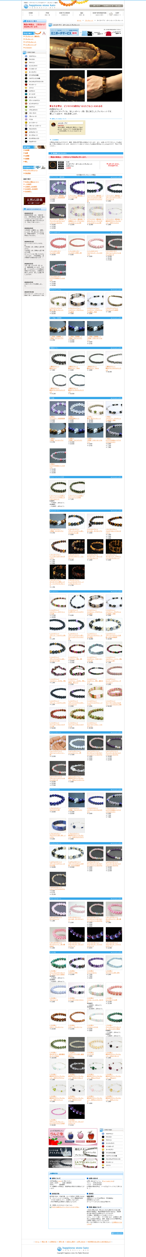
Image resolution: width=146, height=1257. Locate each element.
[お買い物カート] (115, 14)
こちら (59, 1181)
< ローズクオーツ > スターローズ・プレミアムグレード (76, 944)
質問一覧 (61, 1241)
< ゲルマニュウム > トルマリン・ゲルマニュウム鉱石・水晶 (94, 310)
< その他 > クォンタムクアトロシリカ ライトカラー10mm (57, 972)
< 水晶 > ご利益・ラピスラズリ (75, 439)
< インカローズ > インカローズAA (55, 252)
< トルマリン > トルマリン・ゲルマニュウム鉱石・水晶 (113, 611)
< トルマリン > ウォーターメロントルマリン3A (57, 724)
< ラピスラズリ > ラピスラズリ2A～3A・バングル (58, 835)
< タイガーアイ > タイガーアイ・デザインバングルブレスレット (113, 556)
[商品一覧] (47, 14)
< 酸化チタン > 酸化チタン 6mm (74, 367)
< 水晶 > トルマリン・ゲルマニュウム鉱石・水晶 (113, 418)
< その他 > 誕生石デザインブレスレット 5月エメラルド (94, 1076)
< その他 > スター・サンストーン (56, 1026)
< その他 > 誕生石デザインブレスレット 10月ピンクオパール (94, 1098)
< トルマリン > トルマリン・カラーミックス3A (57, 611)
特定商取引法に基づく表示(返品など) (99, 1241)
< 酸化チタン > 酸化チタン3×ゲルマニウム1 (76, 390)
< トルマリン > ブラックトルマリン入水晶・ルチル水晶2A (113, 635)
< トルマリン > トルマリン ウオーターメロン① (94, 658)
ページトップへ (117, 177)
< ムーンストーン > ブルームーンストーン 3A (57, 752)
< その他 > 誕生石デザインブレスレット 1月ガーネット (113, 1054)
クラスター (28, 47)
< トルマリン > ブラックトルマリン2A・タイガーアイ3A (57, 658)
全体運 (27, 150)
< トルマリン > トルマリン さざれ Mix (58, 680)
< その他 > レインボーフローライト (76, 999)
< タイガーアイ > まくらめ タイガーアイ (94, 530)
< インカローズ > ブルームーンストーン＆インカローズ (113, 252)
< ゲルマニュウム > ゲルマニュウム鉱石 (112, 309)
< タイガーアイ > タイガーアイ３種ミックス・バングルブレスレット (57, 582)
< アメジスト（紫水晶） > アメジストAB (76, 196)
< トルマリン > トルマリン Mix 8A (75, 658)
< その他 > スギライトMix (72, 971)
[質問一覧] (82, 14)
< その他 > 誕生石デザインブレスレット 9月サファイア (76, 1098)
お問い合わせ (81, 1241)
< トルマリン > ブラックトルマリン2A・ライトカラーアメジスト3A (76, 636)
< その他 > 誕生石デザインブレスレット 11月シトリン (113, 1098)
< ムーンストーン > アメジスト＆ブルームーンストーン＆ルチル (113, 752)
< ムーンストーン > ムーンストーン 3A (74, 752)
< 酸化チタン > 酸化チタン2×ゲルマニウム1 (57, 390)
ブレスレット (29, 39)
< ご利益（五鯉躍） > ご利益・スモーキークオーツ (94, 338)
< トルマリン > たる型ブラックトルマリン (76, 611)
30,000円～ (28, 191)
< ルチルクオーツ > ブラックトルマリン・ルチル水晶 (57, 863)
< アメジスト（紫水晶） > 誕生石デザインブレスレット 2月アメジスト (114, 221)
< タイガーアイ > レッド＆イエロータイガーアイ (57, 556)
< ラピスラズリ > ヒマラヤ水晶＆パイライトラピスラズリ (113, 810)
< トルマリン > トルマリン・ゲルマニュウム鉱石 (94, 611)
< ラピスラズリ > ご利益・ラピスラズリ (75, 809)
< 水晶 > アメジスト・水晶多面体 (57, 417)
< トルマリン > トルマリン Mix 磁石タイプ (95, 680)
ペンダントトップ (30, 45)
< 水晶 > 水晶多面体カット (73, 417)
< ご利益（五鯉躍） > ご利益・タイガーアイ (56, 337)
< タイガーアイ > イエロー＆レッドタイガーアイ (113, 531)
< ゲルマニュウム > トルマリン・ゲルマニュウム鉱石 (76, 310)
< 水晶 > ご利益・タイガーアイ (56, 439)
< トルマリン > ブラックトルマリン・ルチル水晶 (94, 635)
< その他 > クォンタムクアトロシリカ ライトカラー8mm (113, 1027)
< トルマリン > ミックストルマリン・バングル (94, 702)
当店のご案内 (70, 1241)
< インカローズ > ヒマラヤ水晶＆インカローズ (57, 278)
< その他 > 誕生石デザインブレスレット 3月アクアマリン (57, 1076)
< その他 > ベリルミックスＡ (92, 1026)
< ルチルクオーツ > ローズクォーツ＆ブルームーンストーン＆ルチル (94, 863)
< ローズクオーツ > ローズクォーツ (56, 918)
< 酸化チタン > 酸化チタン (54, 367)
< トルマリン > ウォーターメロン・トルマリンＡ (94, 724)
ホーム (79, 20)
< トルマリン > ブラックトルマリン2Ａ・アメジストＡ (76, 702)
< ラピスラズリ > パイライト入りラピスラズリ (94, 810)
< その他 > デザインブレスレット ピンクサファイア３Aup (57, 1121)
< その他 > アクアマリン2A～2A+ (113, 971)
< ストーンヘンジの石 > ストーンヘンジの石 (75, 496)
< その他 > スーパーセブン (92, 971)
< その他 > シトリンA (90, 1053)
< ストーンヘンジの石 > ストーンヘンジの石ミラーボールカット (57, 497)
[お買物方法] (64, 14)
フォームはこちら (108, 1181)
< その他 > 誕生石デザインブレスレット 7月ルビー (113, 1076)
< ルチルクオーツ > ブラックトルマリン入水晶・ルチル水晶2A (76, 863)
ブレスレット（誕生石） (32, 36)
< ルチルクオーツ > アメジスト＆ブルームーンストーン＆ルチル (113, 863)
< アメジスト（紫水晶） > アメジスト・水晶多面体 (58, 196)
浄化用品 (28, 173)
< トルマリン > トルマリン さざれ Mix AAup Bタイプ (77, 680)
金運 (26, 153)
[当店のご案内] (99, 14)
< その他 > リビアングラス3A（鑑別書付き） (76, 1054)
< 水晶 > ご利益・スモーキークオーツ (94, 440)
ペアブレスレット (30, 42)
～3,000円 (28, 184)
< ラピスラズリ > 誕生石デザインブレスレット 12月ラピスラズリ (76, 835)
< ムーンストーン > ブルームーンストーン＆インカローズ (57, 778)
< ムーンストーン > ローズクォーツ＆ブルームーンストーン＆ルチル (94, 752)
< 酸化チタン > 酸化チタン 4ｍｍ (93, 367)
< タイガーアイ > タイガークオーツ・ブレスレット (76, 556)
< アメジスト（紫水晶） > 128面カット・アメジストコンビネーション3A (76, 221)
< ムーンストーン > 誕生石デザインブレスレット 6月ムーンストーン (76, 778)
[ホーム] (31, 14)
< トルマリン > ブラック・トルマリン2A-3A (58, 635)
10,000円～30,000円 (31, 189)
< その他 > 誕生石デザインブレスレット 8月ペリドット (57, 1098)
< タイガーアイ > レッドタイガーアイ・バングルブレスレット (76, 581)
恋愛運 (27, 158)
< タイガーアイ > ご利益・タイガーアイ (56, 530)
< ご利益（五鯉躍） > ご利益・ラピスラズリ (75, 337)
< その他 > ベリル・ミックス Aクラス (95, 999)
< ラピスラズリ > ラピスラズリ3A (55, 809)
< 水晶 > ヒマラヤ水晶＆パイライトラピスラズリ (113, 440)
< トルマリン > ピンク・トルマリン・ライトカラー (113, 680)
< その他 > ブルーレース (54, 999)
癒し (26, 161)
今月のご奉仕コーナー (32, 182)
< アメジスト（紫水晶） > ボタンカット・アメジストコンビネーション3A (95, 221)
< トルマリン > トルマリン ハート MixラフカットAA (114, 658)
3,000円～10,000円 (31, 187)
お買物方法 (52, 1241)
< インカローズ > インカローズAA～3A (75, 252)
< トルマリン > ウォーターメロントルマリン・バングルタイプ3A (113, 702)
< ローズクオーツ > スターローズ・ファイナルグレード (94, 944)
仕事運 (27, 156)
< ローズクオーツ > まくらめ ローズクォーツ (76, 919)
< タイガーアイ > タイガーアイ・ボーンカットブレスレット (94, 556)
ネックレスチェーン (31, 170)
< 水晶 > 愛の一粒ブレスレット (94, 417)
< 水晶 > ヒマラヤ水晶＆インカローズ (57, 465)
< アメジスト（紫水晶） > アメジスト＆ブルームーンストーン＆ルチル (58, 221)
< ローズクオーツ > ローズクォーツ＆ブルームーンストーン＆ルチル (94, 919)
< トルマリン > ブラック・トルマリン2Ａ (58, 701)
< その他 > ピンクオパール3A (111, 999)
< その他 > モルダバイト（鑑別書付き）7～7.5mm (57, 1054)
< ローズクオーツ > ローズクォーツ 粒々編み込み (113, 919)
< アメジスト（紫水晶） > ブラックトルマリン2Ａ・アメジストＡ (114, 197)
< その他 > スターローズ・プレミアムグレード (76, 1121)
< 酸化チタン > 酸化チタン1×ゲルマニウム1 (113, 368)
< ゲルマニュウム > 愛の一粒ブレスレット (56, 309)
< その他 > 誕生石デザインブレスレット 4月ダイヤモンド (76, 1076)
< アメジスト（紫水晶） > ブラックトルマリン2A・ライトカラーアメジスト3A (95, 198)
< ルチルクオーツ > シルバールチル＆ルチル (57, 888)
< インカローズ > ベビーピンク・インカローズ (94, 252)
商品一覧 (44, 1241)
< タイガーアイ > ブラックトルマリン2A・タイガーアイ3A (76, 531)
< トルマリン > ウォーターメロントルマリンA (76, 724)
